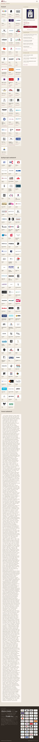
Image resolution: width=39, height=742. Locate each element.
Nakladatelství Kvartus (6, 588)
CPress (2, 713)
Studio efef (6, 656)
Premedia (17, 625)
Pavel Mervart (5, 617)
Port (9, 623)
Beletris (4, 442)
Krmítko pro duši (11, 83)
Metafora (3, 103)
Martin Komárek (7, 553)
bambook (3, 33)
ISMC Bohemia (12, 512)
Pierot (11, 622)
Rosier (10, 636)
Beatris (14, 441)
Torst (18, 666)
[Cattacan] (27, 716)
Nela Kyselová (5, 602)
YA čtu (7, 695)
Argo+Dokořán (7, 431)
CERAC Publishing (13, 454)
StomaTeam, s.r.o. (5, 655)
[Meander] (31, 726)
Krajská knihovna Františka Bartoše (8, 532)
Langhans (4, 538)
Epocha (10, 51)
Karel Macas (14, 523)
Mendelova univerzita (11, 560)
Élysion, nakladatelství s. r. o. (9, 477)
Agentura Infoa (5, 417)
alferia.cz (3, 25)
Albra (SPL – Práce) (11, 422)
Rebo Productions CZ (14, 630)
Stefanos (11, 654)
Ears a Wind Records (7, 475)
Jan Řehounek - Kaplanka (14, 515)
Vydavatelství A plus (8, 685)
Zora (13, 699)
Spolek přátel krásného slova (12, 649)
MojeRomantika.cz (6, 570)
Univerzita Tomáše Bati (14, 672)
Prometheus (10, 627)
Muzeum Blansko (10, 575)
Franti (5, 488)
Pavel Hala (9, 615)
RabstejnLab (13, 629)
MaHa (10, 93)
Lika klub (13, 542)
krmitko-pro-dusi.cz (10, 86)
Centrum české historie (6, 453)
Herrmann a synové (6, 501)
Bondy (18, 444)
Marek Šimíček (13, 550)
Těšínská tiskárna (14, 662)
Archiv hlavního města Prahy (10, 430)
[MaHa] (27, 726)
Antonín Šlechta (14, 427)
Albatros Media (6, 711)
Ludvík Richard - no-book (11, 546)
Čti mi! (6, 467)
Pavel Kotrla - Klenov (14, 615)
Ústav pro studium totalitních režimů (13, 674)
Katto (18, 526)
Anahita (4, 426)
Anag (12, 425)
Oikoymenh (4, 610)
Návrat (14, 600)
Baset (12, 441)
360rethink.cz (11, 415)
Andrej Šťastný (8, 426)
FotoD (18, 487)
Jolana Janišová (15, 519)
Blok (7, 444)
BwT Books (17, 449)
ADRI (13, 416)
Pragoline (9, 624)
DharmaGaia (14, 470)
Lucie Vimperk (16, 544)
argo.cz (10, 26)
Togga (8, 665)
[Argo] (22, 713)
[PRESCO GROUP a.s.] (36, 732)
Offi (13, 609)
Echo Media (13, 475)
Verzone (17, 679)
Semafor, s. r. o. (7, 641)
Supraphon (16, 656)
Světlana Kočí (17, 658)
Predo (14, 625)
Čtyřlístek (9, 467)
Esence (17, 479)
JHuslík (9, 517)
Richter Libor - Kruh (11, 634)
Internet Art (12, 510)
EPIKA (18, 478)
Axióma (13, 438)
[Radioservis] (22, 734)
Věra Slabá (15, 678)
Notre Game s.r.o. (17, 604)
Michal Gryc (17, 566)
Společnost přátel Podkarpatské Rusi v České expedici (10, 648)
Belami (17, 441)
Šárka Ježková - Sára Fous (7, 639)
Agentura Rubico (13, 418)
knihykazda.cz (11, 74)
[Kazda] (36, 721)
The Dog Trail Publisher (14, 663)
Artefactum (4, 432)
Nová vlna (17, 605)
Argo (9, 23)
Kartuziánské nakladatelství (7, 526)
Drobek (15, 473)
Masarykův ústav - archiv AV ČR (7, 557)
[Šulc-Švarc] (36, 734)
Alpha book (11, 424)
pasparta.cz (17, 115)
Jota (16, 62)
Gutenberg (12, 497)
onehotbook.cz (11, 115)
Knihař (15, 529)
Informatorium (5, 505)
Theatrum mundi (7, 664)
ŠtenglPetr (15, 654)
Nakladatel (10, 579)
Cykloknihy (4, 468)
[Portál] (31, 732)
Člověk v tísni (14, 463)
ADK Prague (10, 416)
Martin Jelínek (8, 552)
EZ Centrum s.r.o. (14, 482)
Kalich (4, 522)
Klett (8, 528)
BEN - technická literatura (10, 442)
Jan (17, 514)
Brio (16, 33)
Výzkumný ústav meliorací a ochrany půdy (11, 690)
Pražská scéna (10, 625)
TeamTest (9, 662)
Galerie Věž (11, 490)
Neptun (9, 602)
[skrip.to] (27, 734)
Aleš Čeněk (8, 423)
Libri (10, 542)
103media (6, 415)
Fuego (17, 489)
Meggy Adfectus (5, 560)
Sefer (18, 640)
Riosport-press (16, 634)
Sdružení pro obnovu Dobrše (11, 640)
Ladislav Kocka (15, 536)
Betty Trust (16, 442)
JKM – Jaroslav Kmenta (8, 519)
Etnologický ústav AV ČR (6, 480)
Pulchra (7, 629)
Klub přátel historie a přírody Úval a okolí (11, 529)
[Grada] (31, 718)
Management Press (13, 549)
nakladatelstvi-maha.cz (11, 96)
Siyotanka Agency (9, 643)
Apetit (7, 428)
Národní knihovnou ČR (35, 740)
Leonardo (12, 539)
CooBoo (5, 713)
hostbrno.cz (10, 65)
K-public (16, 521)
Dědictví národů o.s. (8, 470)
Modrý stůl (11, 569)
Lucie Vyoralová (5, 545)
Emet (18, 477)
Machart (10, 548)
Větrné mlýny (5, 680)
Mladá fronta (8, 719)
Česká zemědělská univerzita (9, 458)
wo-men (16, 693)
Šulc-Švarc (3, 725)
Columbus (7, 464)
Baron (10, 441)
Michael (7, 565)
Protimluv (14, 627)
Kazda (10, 72)
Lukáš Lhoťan (8, 547)
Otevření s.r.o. (5, 612)
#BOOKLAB (4, 14)
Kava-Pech (4, 527)
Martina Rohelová (9, 555)
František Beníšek (9, 488)
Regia (13, 632)
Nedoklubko (17, 600)
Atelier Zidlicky (12, 434)
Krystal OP (6, 536)
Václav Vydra (4, 675)
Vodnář (14, 681)
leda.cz (17, 84)
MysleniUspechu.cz (11, 578)
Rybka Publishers (8, 637)
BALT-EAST (14, 440)
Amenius (8, 425)
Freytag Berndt (13, 489)
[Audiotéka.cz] (27, 713)
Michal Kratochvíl (5, 567)
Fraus (3, 489)
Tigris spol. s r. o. (17, 664)
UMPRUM (10, 670)
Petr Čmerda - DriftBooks (9, 618)
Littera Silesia (9, 544)
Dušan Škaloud (7, 474)
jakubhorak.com (9, 514)
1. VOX (4, 415)
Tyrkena (12, 669)
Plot (18, 622)
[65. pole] (27, 710)
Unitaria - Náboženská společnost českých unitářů (11, 671)
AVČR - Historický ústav (6, 438)
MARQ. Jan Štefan (12, 551)
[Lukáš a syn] (22, 726)
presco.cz (17, 125)
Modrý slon (8, 569)
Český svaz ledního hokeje (7, 459)
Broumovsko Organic (14, 447)
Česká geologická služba (13, 455)
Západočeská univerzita (6, 696)
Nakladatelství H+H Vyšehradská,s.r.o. (11, 584)
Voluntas (7, 682)
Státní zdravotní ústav (6, 654)
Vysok (3, 686)
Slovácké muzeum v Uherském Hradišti (9, 644)
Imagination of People (8, 503)
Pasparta (17, 113)
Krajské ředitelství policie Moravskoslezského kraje (10, 533)
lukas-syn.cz (3, 95)
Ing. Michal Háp (9, 506)
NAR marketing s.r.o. (15, 593)
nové (3, 606)
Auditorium (8, 437)
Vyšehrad (9, 724)
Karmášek (4, 524)
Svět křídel (12, 658)
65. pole (10, 14)
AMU (10, 425)
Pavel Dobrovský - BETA (13, 721)
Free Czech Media (7, 489)
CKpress (7, 463)
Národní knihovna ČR (8, 595)
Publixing (4, 629)
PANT (9, 613)
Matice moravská (8, 559)
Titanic (5, 665)
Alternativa (4, 425)
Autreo (14, 437)
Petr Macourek (16, 619)
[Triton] (27, 737)
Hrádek (11, 502)
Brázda (4, 446)
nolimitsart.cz (17, 105)
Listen (15, 543)
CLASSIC (10, 463)
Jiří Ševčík (8, 518)
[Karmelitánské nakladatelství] (31, 721)
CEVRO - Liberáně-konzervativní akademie (12, 460)
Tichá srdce (12, 664)
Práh (15, 624)
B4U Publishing (7, 439)
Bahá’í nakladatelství (8, 440)
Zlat (15, 698)
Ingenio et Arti (7, 509)
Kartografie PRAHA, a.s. (14, 524)
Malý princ (7, 549)
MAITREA (4, 549)
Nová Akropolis (6, 605)
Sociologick (8, 645)
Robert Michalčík (5, 635)
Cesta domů (11, 42)
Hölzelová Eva (7, 502)
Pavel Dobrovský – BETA (4, 123)
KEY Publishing (8, 527)
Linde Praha (6, 543)
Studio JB (10, 656)
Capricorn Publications (12, 450)
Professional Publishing (12, 626)
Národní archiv (5, 594)
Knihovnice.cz (15, 530)
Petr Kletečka (7, 619)
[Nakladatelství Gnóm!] (22, 729)
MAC (7, 548)
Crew (14, 466)
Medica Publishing (15, 559)
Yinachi (9, 695)
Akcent (11, 420)
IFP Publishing (17, 502)
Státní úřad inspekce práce (14, 653)
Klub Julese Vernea (12, 528)
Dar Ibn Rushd (7, 469)
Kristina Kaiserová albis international (13, 534)
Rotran (18, 636)
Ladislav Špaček (5, 537)
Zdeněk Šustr (6, 697)
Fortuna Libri (15, 487)
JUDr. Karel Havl (9, 521)
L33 (9, 536)
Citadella (4, 463)
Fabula (9, 483)
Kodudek (15, 531)
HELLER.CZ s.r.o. (14, 500)
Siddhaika (12, 642)
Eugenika (12, 480)
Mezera (7, 564)
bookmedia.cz (10, 35)
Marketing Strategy (6, 551)
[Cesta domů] (31, 716)
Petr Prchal (17, 620)
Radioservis (16, 723)
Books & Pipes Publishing (14, 445)
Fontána (6, 487)
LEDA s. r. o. (12, 538)
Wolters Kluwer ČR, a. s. (12, 694)
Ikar (3, 503)
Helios (11, 500)
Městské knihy (10, 563)
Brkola (11, 446)
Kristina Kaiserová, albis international (9, 535)
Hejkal (3, 62)
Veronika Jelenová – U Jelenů (11, 679)
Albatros (13, 709)
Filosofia (16, 485)
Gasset (16, 491)
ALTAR (15, 424)
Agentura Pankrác (7, 418)
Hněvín (16, 501)
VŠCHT (7, 683)
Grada (17, 51)
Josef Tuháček (16, 520)
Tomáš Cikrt (12, 665)
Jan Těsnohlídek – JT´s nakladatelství (11, 516)
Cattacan (3, 42)
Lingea (9, 543)
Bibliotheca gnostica (9, 443)
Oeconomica (10, 609)
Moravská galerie (13, 572)
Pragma (5, 624)
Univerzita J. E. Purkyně (6, 672)
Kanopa (12, 522)
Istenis (16, 512)
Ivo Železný (14, 513)
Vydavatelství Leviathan (15, 685)
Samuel (14, 638)
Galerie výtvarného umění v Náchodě (9, 491)
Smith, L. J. (4, 645)
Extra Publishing (8, 482)
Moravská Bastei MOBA (6, 572)
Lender (15, 538)
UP (19, 672)
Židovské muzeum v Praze (10, 698)
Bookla (8, 445)
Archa (10, 429)
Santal (17, 638)
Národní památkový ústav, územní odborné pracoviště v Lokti (11, 599)
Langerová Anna (13, 537)
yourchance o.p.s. (14, 695)
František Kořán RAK (16, 488)
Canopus (6, 450)
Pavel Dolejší (5, 615)
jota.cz (17, 65)
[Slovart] (31, 734)
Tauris (14, 660)
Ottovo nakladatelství (13, 612)
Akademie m (12, 419)
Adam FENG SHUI (5, 416)
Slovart (17, 644)
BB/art (7, 712)
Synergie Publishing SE (11, 142)
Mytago (16, 578)
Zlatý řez (17, 698)
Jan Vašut (15, 516)
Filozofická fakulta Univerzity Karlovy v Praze (10, 486)
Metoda (15, 563)
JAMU (15, 514)
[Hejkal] (36, 718)
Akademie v (7, 420)
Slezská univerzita (15, 643)
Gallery (13, 491)
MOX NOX (17, 574)
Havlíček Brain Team (16, 499)
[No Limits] (27, 729)
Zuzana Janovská (14, 700)
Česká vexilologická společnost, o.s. (8, 457)
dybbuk (11, 474)
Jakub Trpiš (4, 514)
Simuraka (4, 643)
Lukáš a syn (4, 93)
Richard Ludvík (5, 634)
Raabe (10, 629)
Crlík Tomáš (17, 466)
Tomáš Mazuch (14, 666)
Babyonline (12, 439)
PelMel (14, 617)
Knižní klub (6, 531)
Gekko (8, 492)
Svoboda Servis (5, 659)
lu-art (13, 544)
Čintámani (10, 462)
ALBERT (6, 422)
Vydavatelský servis (15, 683)
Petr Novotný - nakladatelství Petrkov (9, 620)
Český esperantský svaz (14, 458)
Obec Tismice (7, 607)
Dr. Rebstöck (11, 473)
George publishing (7, 493)
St (10, 652)
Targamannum (10, 660)
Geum (11, 493)
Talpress (5, 660)
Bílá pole (14, 443)
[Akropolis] (31, 710)
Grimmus (12, 496)
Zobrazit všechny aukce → (30, 29)
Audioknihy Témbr (11, 436)
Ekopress (16, 476)
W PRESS (16, 692)
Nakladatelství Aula (15, 580)
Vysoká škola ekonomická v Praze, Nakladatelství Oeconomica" (9, 687)
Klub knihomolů (3, 3)
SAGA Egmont (13, 637)
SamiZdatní (11, 638)
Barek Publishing (5, 441)
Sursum (4, 657)
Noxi (2, 113)
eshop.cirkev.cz (4, 75)
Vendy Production (15, 677)
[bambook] (31, 713)
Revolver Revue (16, 633)
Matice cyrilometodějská (11, 558)
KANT (15, 522)
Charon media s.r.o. (6, 461)
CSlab (3, 467)
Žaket (19, 695)
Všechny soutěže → (25, 64)
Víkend (13, 680)
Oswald (18, 611)
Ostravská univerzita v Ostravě (9, 611)
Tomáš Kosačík (8, 666)
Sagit (17, 637)
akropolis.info (17, 16)
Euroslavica (16, 480)
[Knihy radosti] (27, 724)
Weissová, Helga (11, 693)
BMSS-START (10, 444)
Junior (14, 521)
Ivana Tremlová (9, 513)
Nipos (7, 604)
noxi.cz (3, 115)
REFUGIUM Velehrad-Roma (7, 632)
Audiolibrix (16, 436)
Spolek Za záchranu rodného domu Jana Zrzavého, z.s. (11, 650)
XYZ (12, 724)
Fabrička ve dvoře (5, 483)
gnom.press (10, 106)
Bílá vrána (18, 443)
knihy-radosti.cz (4, 84)
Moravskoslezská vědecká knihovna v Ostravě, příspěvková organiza (11, 574)
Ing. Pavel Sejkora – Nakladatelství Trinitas (12, 507)
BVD (13, 449)
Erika (3, 479)
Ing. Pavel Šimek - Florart (7, 508)
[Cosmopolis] (36, 716)
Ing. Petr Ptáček (13, 508)
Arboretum (15, 428)
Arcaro (7, 429)
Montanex (10, 570)
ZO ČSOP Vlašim (9, 699)
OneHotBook (11, 113)
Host (9, 62)
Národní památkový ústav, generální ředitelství (10, 596)
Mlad (17, 568)
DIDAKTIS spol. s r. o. (11, 471)
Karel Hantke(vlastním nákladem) (10, 523)
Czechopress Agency (10, 468)
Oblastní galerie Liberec (14, 607)
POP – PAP (6, 623)
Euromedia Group (11, 714)
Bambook (10, 712)
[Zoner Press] (31, 737)
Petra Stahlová (9, 621)
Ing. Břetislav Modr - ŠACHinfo (13, 505)
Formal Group (10, 487)
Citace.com (14, 462)
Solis (11, 645)
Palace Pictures (5, 613)
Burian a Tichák (10, 449)
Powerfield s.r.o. (12, 623)
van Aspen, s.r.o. (11, 675)
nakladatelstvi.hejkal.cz (4, 64)
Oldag (8, 610)
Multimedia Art (5, 575)
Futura (8, 490)
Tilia (3, 665)
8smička (15, 415)
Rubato (4, 637)
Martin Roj (12, 554)
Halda (8, 498)
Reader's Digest (7, 630)
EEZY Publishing (7, 476)
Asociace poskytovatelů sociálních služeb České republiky (10, 433)
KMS (13, 529)
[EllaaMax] (22, 718)
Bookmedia (10, 33)
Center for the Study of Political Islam (11, 452)
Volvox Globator (11, 682)
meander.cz (17, 95)
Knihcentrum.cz (18, 72)
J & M (17, 513)
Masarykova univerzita (15, 555)
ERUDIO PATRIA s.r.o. (12, 479)
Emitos (10, 478)
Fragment (3, 716)
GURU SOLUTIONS (7, 497)
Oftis (15, 609)
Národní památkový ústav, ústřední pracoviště (10, 598)
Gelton (10, 492)
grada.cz (17, 55)
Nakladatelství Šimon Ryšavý (9, 590)
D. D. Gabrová (16, 468)
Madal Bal (13, 548)
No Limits (17, 103)
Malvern (15, 718)
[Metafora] (36, 726)
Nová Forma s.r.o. (12, 605)
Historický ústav (11, 501)
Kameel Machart (7, 522)
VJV (3, 681)
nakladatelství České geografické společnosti (10, 582)
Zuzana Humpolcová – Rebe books (10, 700)
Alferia (3, 23)
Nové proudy (7, 606)
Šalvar (8, 638)
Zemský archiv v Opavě (12, 697)
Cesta (3, 460)
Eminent (4, 478)
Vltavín (5, 681)
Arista (11, 431)
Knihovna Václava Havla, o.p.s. (7, 530)
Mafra (16, 548)
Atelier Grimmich (16, 433)
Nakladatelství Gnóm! (11, 103)
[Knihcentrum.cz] (22, 724)
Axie (11, 438)
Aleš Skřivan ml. (13, 423)
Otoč (8, 612)
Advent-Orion (17, 416)
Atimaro (17, 434)
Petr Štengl (4, 621)
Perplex (17, 617)
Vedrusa (11, 677)
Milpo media (8, 568)
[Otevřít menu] (37, 1)
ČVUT (15, 467)
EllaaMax (3, 51)
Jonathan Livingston (6, 520)
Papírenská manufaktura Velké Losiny (10, 614)
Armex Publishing (15, 431)
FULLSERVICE (5, 490)
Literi (6, 544)
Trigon (15, 668)
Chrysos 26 (7, 462)
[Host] (22, 721)
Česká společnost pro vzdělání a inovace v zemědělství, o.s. (11, 456)
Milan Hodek (11, 567)
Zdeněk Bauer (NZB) (14, 696)
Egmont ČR (12, 476)
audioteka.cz (17, 25)
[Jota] (27, 721)
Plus (3, 623)
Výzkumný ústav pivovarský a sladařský (9, 692)
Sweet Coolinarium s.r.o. (12, 659)
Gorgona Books (6, 494)
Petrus (16, 621)
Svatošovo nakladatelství (9, 657)
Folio (3, 487)
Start (14, 652)
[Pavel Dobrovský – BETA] (27, 732)
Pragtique (12, 624)
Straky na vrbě (11, 655)
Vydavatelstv (5, 684)
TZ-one (15, 669)
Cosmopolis (17, 42)
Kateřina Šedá (14, 526)
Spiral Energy (7, 647)
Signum (15, 642)
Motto (5, 720)
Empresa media (14, 478)
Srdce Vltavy (7, 652)
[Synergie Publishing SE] (22, 737)
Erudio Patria (7, 479)
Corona (11, 466)
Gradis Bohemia (12, 494)
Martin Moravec (13, 553)
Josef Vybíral (5, 521)
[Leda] (36, 724)
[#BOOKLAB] (22, 710)
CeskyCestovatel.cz (14, 459)
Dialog (17, 470)
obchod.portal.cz (11, 124)
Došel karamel (16, 472)
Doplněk (12, 472)
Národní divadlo (10, 594)
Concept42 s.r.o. (7, 466)
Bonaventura (15, 444)
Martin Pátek (8, 554)
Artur (7, 432)
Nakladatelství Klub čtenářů (12, 587)
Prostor (10, 723)
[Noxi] (31, 729)
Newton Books (12, 602)
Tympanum (8, 669)
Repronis (12, 633)
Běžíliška (4, 443)
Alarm (4, 422)
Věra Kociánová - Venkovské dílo (8, 678)
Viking (16, 680)
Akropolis (17, 14)
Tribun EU (11, 668)
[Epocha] (27, 718)
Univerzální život (14, 671)
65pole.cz (10, 16)
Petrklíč (13, 621)
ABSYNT (18, 415)
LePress (15, 539)
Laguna (9, 537)
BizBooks (4, 444)
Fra (3, 488)
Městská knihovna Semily (10, 562)
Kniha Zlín (16, 717)
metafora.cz (3, 105)
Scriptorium (13, 639)
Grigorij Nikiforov (8, 496)
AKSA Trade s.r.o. (15, 420)
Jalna (13, 514)
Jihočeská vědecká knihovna (14, 517)
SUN (13, 656)
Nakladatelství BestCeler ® (7, 581)
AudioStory (4, 437)
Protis (17, 627)
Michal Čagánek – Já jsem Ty (10, 566)
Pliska (17, 622)
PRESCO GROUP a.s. (17, 122)
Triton (6, 724)
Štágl (12, 652)
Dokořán (14, 713)
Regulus (15, 632)
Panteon (11, 613)
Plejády (14, 622)
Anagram (15, 425)
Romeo (7, 636)
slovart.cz (3, 16)
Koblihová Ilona (11, 531)
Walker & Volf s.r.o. (5, 693)
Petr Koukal (12, 619)
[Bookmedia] (36, 713)
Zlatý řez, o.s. (5, 699)
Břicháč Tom (7, 446)
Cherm (10, 461)
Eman (15, 477)
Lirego (12, 543)
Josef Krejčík (12, 520)
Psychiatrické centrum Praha (7, 628)
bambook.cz (3, 35)
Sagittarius (4, 638)
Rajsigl (4, 630)
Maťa (13, 557)
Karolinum (8, 524)
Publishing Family (15, 628)
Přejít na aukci (30, 26)
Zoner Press (15, 724)
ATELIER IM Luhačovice (6, 434)
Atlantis (4, 436)
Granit (4, 496)
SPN (10, 647)
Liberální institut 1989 (10, 540)
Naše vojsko (4, 600)
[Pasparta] (22, 732)
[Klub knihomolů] (4, 1)
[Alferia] (36, 710)
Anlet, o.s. (12, 426)
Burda (6, 449)
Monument (14, 570)
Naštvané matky (9, 600)
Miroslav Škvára (13, 568)
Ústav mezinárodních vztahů (7, 673)
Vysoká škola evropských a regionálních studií (9, 688)
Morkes (14, 574)
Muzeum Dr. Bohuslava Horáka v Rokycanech (10, 576)
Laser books (8, 538)
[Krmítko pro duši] (31, 724)
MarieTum (17, 550)
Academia (3, 709)
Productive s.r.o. (5, 626)
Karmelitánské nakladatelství (4, 73)
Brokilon (6, 447)
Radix (19, 629)
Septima (11, 641)
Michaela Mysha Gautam (12, 565)
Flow (18, 486)
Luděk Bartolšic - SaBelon (12, 545)
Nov (3, 605)
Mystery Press (9, 720)
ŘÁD (16, 629)
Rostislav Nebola (14, 636)
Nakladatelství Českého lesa (7, 583)
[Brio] (22, 716)
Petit (3, 618)
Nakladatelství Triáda (11, 591)
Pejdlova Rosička (10, 617)
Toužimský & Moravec (6, 667)
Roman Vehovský (11, 635)
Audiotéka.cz (18, 23)
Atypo (7, 436)
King (12, 527)
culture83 (12, 467)
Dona (10, 472)
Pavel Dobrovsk (16, 614)
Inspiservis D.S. (12, 509)
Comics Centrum (11, 464)
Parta (12, 614)
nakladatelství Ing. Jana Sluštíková (8, 585)
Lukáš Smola (13, 547)
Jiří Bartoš (4, 518)
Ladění (11, 536)
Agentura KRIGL (9, 709)
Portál (10, 122)
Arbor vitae (11, 428)
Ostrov (15, 611)
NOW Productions (12, 606)
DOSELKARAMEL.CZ (6, 473)
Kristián (5, 534)
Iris (8, 512)
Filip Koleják (9, 485)
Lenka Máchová (7, 539)
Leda (16, 82)
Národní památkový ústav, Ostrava (8, 597)
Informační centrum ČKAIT (10, 504)
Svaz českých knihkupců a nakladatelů (10, 658)
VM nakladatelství (10, 681)
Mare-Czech (8, 550)
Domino (2, 714)
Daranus (11, 469)
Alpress (12, 711)
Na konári (6, 579)
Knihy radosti (4, 82)
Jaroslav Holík (5, 517)
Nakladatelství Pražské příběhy (9, 589)
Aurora (12, 437)
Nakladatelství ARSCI (8, 580)
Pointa (4, 723)
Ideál (13, 502)
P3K (17, 612)
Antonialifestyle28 (8, 427)
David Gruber (15, 469)
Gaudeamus (4, 492)
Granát (16, 494)
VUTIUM (10, 683)
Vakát (8, 675)
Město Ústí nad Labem (9, 561)
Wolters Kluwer (5, 694)
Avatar (17, 437)
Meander (17, 93)
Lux (5, 548)
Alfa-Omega (7, 424)
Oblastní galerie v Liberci (7, 608)
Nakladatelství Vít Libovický (7, 593)
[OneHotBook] (36, 729)
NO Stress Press (11, 604)
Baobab (17, 440)
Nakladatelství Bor (15, 581)
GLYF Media (14, 493)
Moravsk (18, 570)
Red (18, 630)
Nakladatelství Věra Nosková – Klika (12, 592)
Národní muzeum (15, 595)
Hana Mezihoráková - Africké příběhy (10, 499)
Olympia (12, 610)
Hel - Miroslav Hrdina (6, 500)
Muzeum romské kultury (11, 577)
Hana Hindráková (12, 498)
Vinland (18, 680)
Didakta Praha (5, 471)
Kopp (18, 531)
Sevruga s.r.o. (8, 642)
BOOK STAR (4, 445)
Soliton (14, 645)
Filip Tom (13, 485)
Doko (8, 472)
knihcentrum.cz (18, 74)
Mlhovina (4, 569)
